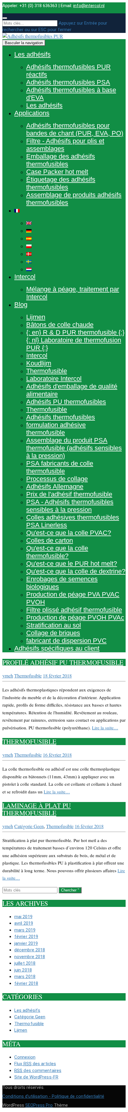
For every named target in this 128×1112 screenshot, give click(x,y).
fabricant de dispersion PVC (66, 640)
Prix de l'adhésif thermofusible (69, 494)
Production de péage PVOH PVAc (75, 617)
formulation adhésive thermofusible (56, 428)
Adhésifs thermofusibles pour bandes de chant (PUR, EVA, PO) (74, 129)
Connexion (24, 1057)
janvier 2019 (26, 943)
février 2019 (26, 936)
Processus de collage (57, 478)
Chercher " (70, 890)
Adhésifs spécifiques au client (56, 648)
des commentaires (37, 1070)
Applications (31, 113)
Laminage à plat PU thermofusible (36, 809)
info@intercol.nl (88, 5)
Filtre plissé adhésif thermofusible (74, 609)
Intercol (24, 276)
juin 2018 (23, 970)
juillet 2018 (24, 963)
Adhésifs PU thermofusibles (66, 401)
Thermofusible (46, 371)
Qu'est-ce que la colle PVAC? (68, 532)
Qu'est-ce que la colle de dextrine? (75, 571)
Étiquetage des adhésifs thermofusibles (60, 183)
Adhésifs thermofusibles (60, 417)
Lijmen (35, 317)
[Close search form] (4, 18)
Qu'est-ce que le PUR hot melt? (71, 563)
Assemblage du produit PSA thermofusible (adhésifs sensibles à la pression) (74, 448)
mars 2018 (24, 976)
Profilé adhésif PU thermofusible (62, 662)
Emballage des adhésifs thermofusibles (60, 160)
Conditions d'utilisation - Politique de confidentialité (53, 1096)
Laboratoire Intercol (54, 378)
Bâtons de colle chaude (59, 324)
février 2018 (26, 983)
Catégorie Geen (29, 826)
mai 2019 (23, 916)
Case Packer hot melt (57, 171)
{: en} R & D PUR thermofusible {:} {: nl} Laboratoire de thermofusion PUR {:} (75, 340)
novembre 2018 (29, 956)
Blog (20, 304)
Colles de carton (49, 540)
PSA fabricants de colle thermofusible (59, 467)
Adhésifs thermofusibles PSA (68, 82)
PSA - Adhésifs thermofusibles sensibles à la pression (69, 505)
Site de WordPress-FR (36, 1077)
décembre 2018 (29, 950)
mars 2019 (24, 930)
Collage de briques (53, 633)
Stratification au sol (53, 625)
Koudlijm (38, 363)
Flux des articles (35, 1063)
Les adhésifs (32, 54)
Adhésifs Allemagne (54, 486)
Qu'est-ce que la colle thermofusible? (57, 552)
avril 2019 (23, 923)
